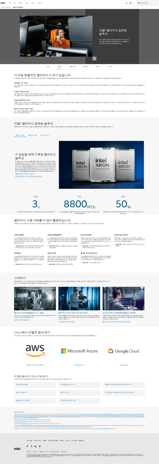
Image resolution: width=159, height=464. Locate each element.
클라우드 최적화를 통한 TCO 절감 (29, 312)
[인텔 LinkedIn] (35, 446)
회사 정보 (29, 440)
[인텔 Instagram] (39, 446)
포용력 (45, 440)
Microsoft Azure (79, 365)
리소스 (110, 66)
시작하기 (85, 66)
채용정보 (81, 440)
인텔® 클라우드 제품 (22, 384)
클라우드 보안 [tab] (45, 135)
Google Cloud (123, 365)
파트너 (98, 66)
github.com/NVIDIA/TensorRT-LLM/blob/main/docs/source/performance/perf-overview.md (43, 425)
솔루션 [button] (20, 3)
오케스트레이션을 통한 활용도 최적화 (119, 312)
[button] (79, 300)
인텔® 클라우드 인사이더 (68, 384)
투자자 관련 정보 (53, 440)
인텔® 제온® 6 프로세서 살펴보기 (24, 174)
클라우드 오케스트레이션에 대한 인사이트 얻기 (116, 321)
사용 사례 (72, 66)
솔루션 (59, 66)
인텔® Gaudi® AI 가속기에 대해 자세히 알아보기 (29, 176)
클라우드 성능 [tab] (20, 135)
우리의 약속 (37, 440)
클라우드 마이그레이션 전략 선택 (72, 312)
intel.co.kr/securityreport (102, 428)
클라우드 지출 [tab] (32, 135)
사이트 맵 (74, 440)
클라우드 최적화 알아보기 (21, 320)
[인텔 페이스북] (27, 446)
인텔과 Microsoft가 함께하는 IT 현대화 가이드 (118, 384)
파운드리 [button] (40, 3)
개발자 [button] (27, 3)
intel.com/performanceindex (34, 455)
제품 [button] (9, 3)
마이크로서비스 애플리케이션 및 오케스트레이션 (119, 392)
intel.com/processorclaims (21, 419)
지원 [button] (15, 3)
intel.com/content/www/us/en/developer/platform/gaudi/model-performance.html (67, 426)
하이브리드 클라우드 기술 (68, 400)
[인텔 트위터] (31, 446)
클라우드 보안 (65, 392)
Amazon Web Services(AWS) (34, 365)
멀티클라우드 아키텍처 (23, 400)
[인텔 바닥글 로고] (17, 448)
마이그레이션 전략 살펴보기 (66, 321)
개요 (48, 66)
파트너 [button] (33, 3)
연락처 (62, 440)
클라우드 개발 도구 (21, 392)
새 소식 (67, 440)
